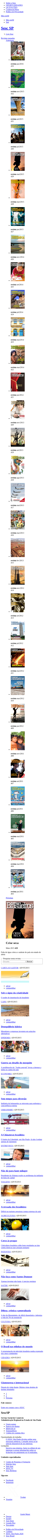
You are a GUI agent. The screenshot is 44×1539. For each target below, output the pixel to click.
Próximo (9, 1398)
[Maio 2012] (18, 667)
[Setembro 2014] (18, 280)
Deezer (8, 1516)
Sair (7, 22)
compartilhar (11, 988)
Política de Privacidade (14, 12)
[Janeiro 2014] (18, 391)
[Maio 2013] (18, 501)
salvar (8, 986)
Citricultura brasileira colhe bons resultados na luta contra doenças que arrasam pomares (20, 1246)
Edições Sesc (11, 1464)
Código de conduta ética (15, 1433)
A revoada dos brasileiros (13, 1207)
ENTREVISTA (7, 1146)
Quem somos (11, 1424)
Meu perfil (10, 20)
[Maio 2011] (18, 832)
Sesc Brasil (10, 1536)
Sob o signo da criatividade (14, 993)
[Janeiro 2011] (18, 887)
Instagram (9, 1482)
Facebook (9, 1480)
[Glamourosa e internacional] (15, 1372)
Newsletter (10, 1525)
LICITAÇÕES (11, 7)
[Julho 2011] (18, 805)
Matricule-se (10, 1429)
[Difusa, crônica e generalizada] (15, 1299)
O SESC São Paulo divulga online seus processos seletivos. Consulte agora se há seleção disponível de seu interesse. (21, 1441)
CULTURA (6, 1322)
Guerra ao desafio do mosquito (16, 1062)
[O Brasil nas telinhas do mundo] (15, 1336)
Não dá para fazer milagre (14, 1171)
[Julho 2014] (18, 308)
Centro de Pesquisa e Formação (18, 1462)
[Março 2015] (18, 198)
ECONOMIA (6, 1074)
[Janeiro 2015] (18, 225)
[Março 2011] (18, 860)
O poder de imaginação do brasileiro (15, 998)
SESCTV (9, 1468)
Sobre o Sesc (11, 3)
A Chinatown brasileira (12, 1135)
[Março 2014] (18, 363)
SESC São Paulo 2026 (14, 1534)
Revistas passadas (8, 38)
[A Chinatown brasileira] (15, 1124)
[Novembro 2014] (18, 253)
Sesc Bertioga (11, 1471)
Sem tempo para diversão (14, 1098)
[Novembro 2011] (18, 749)
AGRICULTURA (8, 1216)
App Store (10, 1521)
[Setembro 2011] (18, 777)
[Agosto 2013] (18, 474)
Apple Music (25, 1514)
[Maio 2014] (18, 336)
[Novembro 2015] (18, 87)
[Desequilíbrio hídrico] (15, 1016)
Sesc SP (7, 28)
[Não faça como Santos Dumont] (15, 1266)
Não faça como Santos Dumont (16, 1276)
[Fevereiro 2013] (18, 556)
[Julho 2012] (18, 639)
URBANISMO (7, 1110)
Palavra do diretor (13, 1426)
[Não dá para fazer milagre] (15, 1160)
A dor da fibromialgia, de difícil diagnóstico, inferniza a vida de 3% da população (21, 1316)
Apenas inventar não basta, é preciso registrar (18, 1281)
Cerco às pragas (9, 1240)
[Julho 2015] (18, 142)
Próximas (9, 898)
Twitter (23, 1497)
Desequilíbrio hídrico (11, 1026)
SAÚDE (4, 1285)
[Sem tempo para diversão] (15, 1088)
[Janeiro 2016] (18, 60)
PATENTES (6, 1252)
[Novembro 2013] (18, 418)
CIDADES (5, 1358)
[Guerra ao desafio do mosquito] (15, 1052)
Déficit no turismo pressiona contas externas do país (21, 1211)
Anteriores (10, 40)
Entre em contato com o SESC (13, 1408)
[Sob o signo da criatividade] (15, 982)
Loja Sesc (9, 34)
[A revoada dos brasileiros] (15, 1196)
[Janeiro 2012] (18, 722)
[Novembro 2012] (18, 584)
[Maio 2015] (18, 170)
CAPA (3, 1002)
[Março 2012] (18, 694)
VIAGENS (5, 1182)
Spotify (8, 1519)
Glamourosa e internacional (15, 1382)
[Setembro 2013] (18, 446)
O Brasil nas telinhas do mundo (17, 1346)
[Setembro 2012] (18, 612)
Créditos (9, 1531)
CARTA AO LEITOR (9, 968)
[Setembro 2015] (18, 115)
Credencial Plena (12, 10)
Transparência (11, 1431)
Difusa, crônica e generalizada (16, 1310)
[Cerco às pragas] (15, 1230)
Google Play (11, 1523)
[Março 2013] (18, 529)
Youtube (9, 1499)
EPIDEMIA (5, 1038)
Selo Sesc (9, 1466)
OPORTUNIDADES (14, 5)
